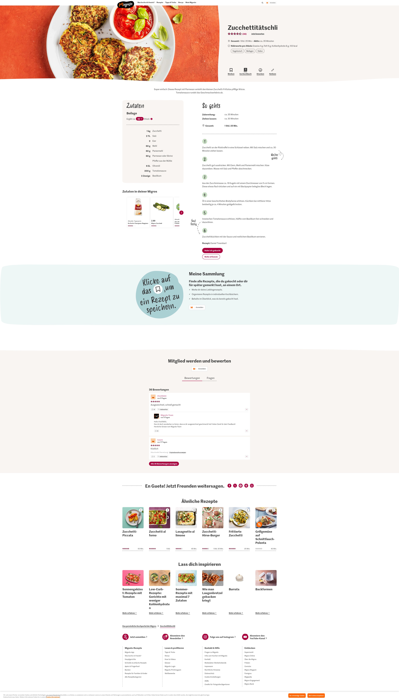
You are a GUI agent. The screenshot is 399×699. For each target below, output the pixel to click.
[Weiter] (181, 213)
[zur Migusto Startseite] (125, 3)
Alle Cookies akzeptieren (316, 696)
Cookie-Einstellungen (212, 677)
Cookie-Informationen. (53, 697)
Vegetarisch (237, 51)
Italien (260, 51)
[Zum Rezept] (133, 529)
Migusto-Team (167, 415)
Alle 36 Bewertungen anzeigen (164, 463)
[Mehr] (246, 409)
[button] (153, 397)
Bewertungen (192, 378)
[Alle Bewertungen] (235, 33)
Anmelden (273, 3)
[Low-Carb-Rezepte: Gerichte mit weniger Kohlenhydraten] (159, 592)
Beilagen (250, 51)
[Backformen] (266, 592)
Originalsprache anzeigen (177, 452)
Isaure (160, 439)
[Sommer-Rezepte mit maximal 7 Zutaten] (186, 592)
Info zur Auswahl (151, 119)
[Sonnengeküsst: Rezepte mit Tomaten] (133, 592)
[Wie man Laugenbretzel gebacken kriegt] (212, 592)
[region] (199, 695)
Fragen (211, 378)
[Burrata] (239, 592)
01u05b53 (161, 396)
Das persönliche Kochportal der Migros (139, 626)
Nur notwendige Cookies (297, 696)
